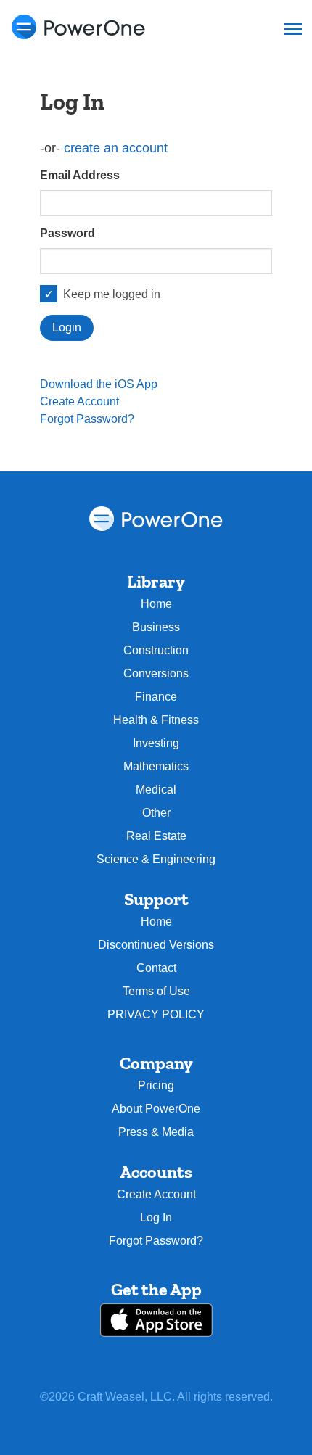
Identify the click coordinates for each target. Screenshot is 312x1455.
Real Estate (156, 836)
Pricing (156, 1085)
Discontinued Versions (156, 945)
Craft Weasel (111, 1396)
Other (156, 813)
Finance (156, 697)
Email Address (80, 175)
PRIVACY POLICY (156, 1014)
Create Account (79, 401)
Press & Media (156, 1132)
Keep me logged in (111, 294)
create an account (116, 148)
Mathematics (156, 766)
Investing (156, 743)
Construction (156, 650)
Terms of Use (156, 991)
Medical (156, 789)
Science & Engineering (156, 859)
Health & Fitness (156, 720)
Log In (156, 1217)
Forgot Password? (87, 419)
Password (67, 233)
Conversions (156, 673)
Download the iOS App (98, 384)
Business (156, 627)
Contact (156, 968)
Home (156, 604)
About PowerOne (156, 1108)
